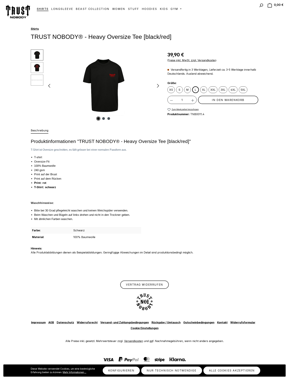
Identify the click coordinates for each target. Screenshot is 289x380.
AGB (51, 322)
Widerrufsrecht (87, 322)
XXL (213, 89)
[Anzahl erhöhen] (193, 100)
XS (171, 89)
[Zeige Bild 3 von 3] (108, 118)
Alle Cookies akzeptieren (232, 370)
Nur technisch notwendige (171, 370)
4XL (233, 89)
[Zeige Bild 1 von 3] (98, 118)
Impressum (38, 322)
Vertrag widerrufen (144, 284)
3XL (223, 89)
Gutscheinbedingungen (198, 322)
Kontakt (222, 322)
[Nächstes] (158, 85)
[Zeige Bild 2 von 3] (103, 118)
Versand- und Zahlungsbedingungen (124, 322)
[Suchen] (261, 5)
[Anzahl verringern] (171, 100)
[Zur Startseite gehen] (17, 11)
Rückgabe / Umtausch (166, 322)
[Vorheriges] (49, 85)
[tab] (39, 131)
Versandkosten (133, 341)
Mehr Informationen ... (74, 372)
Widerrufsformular (242, 322)
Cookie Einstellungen (145, 328)
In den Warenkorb (228, 100)
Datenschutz (65, 322)
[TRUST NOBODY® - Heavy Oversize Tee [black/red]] (103, 85)
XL (203, 89)
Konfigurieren (121, 370)
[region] (95, 86)
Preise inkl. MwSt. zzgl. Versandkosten (191, 60)
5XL (243, 89)
